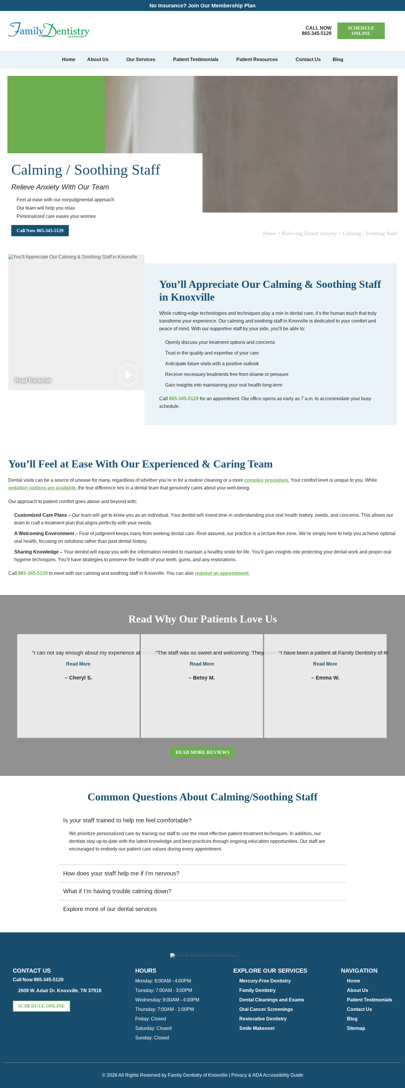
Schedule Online (361, 30)
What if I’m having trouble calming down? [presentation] (117, 891)
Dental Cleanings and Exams (271, 999)
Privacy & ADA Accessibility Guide (267, 1075)
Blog (338, 59)
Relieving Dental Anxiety (309, 233)
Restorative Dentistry (263, 1018)
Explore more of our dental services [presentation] (110, 909)
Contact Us (308, 59)
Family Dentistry (257, 990)
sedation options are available (42, 487)
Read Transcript (33, 380)
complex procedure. (266, 480)
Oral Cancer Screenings (266, 1009)
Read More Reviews (202, 752)
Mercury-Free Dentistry (265, 980)
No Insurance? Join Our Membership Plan (202, 6)
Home (68, 59)
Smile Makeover (257, 1028)
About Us (98, 59)
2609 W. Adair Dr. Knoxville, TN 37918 (59, 990)
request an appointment (221, 573)
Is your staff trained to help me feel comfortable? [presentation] (127, 820)
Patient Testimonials (196, 59)
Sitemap (356, 1028)
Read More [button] (78, 663)
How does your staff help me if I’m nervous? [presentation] (121, 873)
